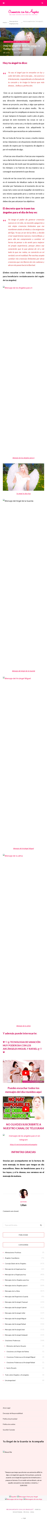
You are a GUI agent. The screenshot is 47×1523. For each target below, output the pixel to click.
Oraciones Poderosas (12, 1340)
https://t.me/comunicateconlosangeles (23, 1144)
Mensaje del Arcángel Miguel (23, 848)
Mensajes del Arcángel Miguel (15, 1318)
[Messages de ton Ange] (14, 1499)
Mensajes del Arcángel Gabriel (15, 1307)
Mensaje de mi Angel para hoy (15, 1269)
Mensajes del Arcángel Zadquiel (16, 1335)
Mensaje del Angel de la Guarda (23, 671)
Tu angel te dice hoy (23, 493)
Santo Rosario (11, 1368)
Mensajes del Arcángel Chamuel (16, 1302)
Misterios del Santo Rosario (16, 1346)
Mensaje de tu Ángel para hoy (16, 41)
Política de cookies (9, 1424)
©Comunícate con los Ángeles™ (20, 1509)
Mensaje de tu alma (23, 1026)
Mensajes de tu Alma (12, 1291)
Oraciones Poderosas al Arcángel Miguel (21, 1357)
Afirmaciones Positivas (13, 1252)
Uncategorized (10, 1380)
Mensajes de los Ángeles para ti (16, 1285)
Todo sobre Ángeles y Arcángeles (17, 1375)
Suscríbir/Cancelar (9, 1430)
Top (24, 1518)
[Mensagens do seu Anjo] (32, 1499)
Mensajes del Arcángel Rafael (15, 1324)
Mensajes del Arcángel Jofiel (15, 1313)
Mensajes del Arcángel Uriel (15, 1330)
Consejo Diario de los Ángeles (15, 1263)
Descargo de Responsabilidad (13, 1413)
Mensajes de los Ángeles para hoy (17, 1280)
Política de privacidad (10, 1419)
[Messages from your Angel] (27, 1497)
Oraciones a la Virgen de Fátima (18, 1351)
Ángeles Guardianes (12, 1258)
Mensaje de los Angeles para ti (23, 458)
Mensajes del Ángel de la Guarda (16, 1296)
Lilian (8, 52)
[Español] (13, 1497)
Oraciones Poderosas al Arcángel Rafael (21, 1362)
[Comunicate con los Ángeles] (23, 12)
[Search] (42, 3)
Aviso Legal (6, 1408)
